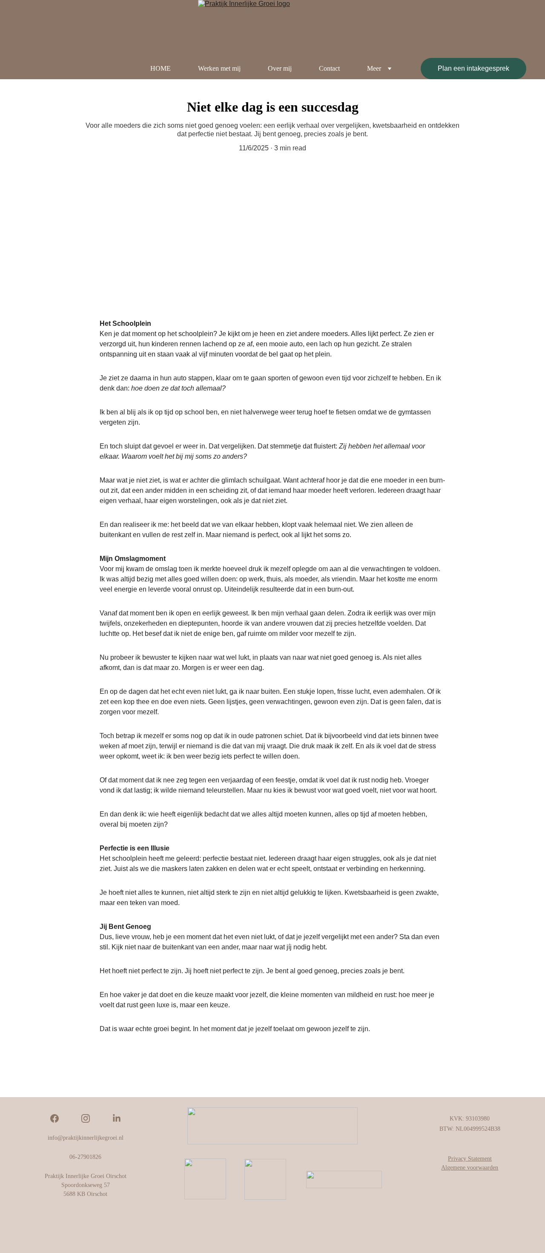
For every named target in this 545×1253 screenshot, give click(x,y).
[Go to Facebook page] (58, 1118)
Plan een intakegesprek (473, 68)
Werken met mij (219, 68)
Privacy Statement (470, 1158)
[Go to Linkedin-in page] (116, 1118)
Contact (329, 68)
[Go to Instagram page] (89, 1118)
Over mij (280, 68)
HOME (160, 68)
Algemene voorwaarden (469, 1167)
